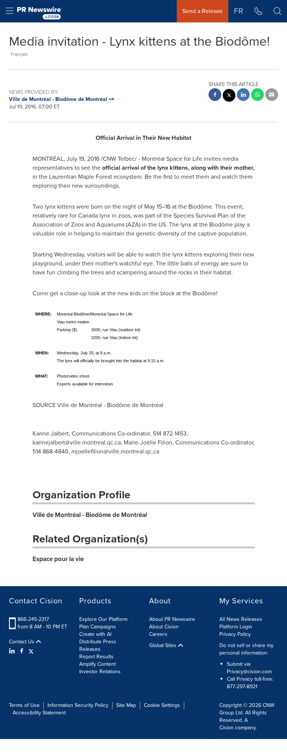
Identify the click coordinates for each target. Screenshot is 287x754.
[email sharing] (271, 95)
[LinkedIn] (13, 651)
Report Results (96, 657)
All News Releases (240, 619)
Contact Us (22, 642)
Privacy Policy (235, 634)
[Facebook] (21, 651)
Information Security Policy (77, 705)
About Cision (164, 627)
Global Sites (163, 645)
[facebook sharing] (215, 95)
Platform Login (235, 627)
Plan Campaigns (97, 627)
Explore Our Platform (103, 619)
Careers (158, 634)
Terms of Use (24, 705)
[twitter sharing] (229, 96)
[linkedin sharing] (243, 95)
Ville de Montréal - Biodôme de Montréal (90, 515)
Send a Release (202, 11)
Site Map (126, 705)
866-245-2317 (33, 619)
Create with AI (95, 634)
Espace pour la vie (58, 559)
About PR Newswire (172, 619)
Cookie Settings (162, 705)
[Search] (277, 11)
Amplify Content (97, 664)
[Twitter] (31, 651)
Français (19, 54)
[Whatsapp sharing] (257, 95)
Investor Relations (100, 671)
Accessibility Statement (39, 713)
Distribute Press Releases (97, 645)
